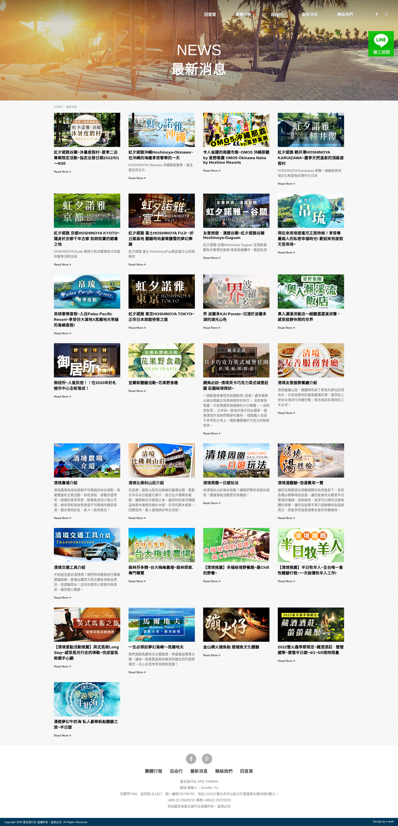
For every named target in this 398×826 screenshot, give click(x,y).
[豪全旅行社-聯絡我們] (377, 15)
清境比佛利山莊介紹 (146, 483)
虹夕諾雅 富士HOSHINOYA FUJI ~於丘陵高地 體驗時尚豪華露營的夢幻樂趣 (161, 238)
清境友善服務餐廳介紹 (297, 383)
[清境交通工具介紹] (87, 561)
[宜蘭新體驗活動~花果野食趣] (162, 376)
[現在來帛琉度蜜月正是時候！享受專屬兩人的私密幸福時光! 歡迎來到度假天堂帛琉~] (311, 227)
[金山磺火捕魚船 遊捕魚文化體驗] (236, 641)
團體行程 (243, 14)
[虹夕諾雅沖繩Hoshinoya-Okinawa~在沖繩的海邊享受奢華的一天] (162, 146)
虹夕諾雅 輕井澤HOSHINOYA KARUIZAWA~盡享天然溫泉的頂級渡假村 (311, 158)
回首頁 (210, 14)
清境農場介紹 (66, 483)
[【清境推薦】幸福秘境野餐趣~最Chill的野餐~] (236, 561)
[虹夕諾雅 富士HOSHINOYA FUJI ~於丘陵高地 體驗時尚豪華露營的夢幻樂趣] (162, 227)
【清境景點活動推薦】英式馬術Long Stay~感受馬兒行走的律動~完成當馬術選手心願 (86, 652)
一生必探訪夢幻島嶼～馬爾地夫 (156, 647)
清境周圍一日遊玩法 (221, 483)
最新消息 (310, 14)
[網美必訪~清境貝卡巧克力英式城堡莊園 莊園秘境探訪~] (236, 376)
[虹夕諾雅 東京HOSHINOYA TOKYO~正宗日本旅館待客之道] (162, 307)
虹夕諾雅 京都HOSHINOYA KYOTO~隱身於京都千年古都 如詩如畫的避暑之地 (87, 238)
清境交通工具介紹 (69, 567)
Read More (61, 171)
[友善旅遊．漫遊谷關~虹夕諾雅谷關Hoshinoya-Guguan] (236, 227)
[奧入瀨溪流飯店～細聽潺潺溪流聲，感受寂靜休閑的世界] (311, 307)
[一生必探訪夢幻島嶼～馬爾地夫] (162, 641)
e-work (390, 821)
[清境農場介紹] (87, 476)
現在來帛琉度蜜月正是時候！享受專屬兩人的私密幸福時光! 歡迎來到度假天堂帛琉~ (310, 238)
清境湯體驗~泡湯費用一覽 (300, 483)
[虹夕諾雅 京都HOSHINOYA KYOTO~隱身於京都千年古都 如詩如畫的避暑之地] (87, 227)
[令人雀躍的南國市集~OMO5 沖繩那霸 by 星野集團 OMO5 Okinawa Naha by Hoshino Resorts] (236, 146)
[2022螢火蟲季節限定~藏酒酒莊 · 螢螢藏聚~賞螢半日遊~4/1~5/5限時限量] (311, 641)
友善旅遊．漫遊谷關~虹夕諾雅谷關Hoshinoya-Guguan (234, 235)
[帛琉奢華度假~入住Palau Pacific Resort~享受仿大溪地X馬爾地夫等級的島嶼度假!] (87, 307)
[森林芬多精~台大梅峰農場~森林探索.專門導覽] (162, 561)
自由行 (277, 14)
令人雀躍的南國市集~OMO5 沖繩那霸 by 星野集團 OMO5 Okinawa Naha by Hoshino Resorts (236, 157)
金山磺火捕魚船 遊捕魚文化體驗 (231, 647)
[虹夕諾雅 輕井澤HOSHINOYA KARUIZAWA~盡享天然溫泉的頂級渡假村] (311, 146)
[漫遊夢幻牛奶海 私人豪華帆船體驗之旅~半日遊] (87, 715)
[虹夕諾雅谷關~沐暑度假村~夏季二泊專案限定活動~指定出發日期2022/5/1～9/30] (87, 146)
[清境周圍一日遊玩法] (236, 476)
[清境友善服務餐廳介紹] (311, 376)
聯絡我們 (345, 14)
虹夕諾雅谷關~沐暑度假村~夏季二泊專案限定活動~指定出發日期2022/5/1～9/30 (86, 158)
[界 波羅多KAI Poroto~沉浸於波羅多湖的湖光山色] (236, 307)
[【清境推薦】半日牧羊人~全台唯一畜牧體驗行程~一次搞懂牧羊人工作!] (311, 561)
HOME (58, 106)
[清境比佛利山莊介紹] (162, 476)
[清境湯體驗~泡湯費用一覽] (311, 476)
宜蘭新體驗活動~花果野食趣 (153, 383)
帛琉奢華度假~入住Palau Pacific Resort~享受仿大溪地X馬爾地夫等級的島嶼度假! (86, 319)
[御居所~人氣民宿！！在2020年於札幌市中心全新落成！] (87, 376)
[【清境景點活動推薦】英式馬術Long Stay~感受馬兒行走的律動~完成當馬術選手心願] (87, 641)
